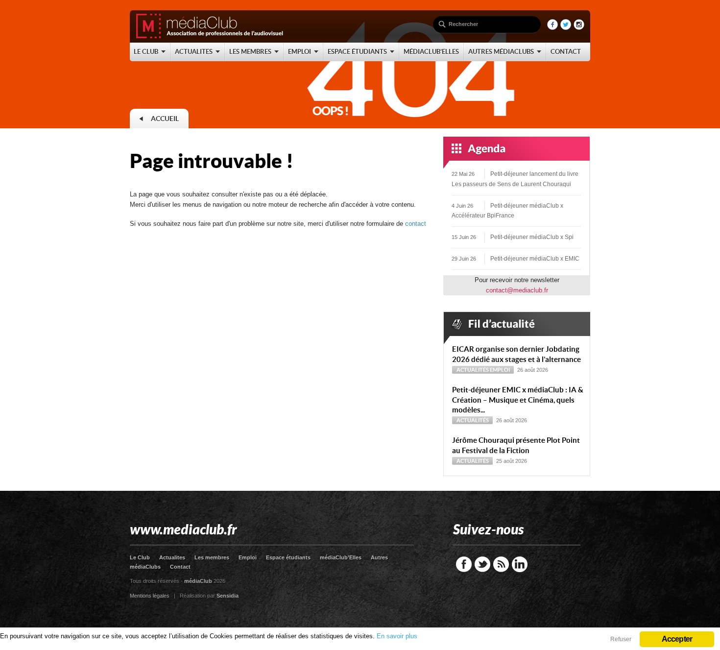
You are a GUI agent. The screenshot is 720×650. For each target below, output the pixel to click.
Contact (180, 567)
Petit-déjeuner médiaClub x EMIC (534, 258)
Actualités (472, 370)
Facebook (464, 564)
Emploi (500, 370)
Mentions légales (149, 596)
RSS (501, 564)
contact (415, 223)
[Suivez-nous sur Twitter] (565, 27)
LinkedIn (520, 564)
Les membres (211, 557)
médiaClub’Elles (340, 557)
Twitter (482, 564)
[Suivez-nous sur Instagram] (579, 27)
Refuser (620, 639)
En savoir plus (397, 636)
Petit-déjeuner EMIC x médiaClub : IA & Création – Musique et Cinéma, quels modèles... (517, 399)
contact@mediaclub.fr (517, 290)
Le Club (140, 557)
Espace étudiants (288, 557)
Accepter (677, 639)
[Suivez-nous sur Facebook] (552, 27)
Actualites (172, 557)
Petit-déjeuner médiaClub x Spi (532, 237)
